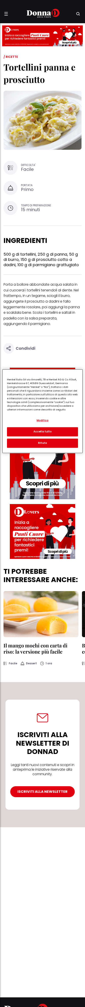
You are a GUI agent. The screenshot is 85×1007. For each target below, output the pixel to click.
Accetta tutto (42, 431)
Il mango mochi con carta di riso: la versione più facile (35, 648)
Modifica (43, 420)
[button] (6, 14)
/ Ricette (10, 57)
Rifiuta (42, 443)
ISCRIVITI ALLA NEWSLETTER (42, 791)
